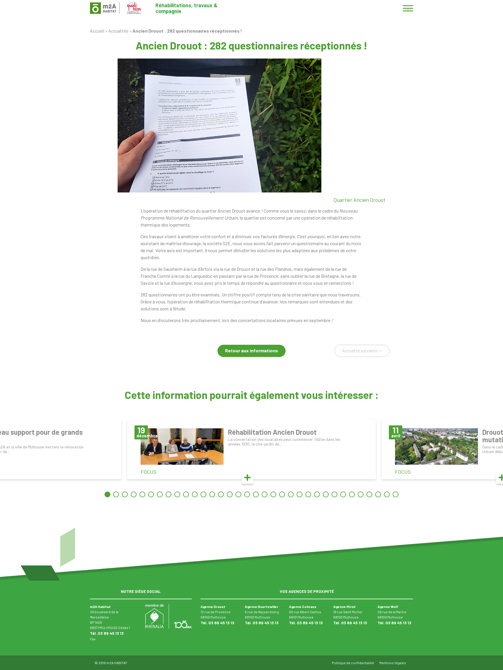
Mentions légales (392, 663)
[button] (107, 494)
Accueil (97, 30)
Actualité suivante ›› (362, 350)
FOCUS (148, 472)
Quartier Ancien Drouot (359, 200)
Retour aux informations (251, 350)
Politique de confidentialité (353, 663)
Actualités (118, 30)
